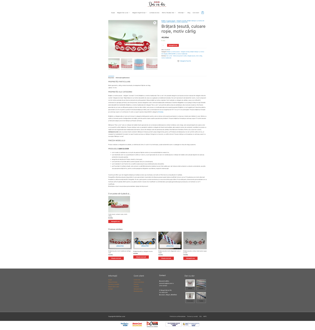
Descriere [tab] (111, 77)
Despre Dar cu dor (113, 286)
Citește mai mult (116, 258)
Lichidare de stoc (154, 12)
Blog (189, 12)
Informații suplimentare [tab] (123, 77)
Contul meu (137, 280)
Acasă (113, 12)
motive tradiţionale (166, 58)
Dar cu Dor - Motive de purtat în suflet (176, 55)
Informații (181, 12)
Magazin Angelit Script (138, 12)
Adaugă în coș (173, 45)
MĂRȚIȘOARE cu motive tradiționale (177, 22)
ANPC (205, 316)
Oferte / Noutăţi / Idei (168, 12)
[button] (154, 22)
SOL (200, 316)
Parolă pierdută (138, 291)
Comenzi (136, 286)
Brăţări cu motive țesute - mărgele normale (173, 21)
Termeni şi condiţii (113, 284)
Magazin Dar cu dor (122, 12)
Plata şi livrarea (112, 282)
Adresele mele (138, 289)
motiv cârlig (199, 55)
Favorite (136, 284)
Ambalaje (160, 112)
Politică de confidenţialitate (177, 316)
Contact (110, 289)
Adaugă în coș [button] (115, 221)
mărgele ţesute (191, 55)
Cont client (196, 12)
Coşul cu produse (139, 282)
